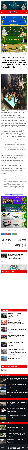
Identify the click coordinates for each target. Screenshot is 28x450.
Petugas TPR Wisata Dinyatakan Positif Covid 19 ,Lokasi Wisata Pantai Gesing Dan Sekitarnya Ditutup (17, 410)
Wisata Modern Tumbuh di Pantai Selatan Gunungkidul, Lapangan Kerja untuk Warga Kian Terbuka (17, 392)
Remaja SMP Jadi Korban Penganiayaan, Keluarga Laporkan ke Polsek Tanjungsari (17, 329)
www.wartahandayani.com (14, 448)
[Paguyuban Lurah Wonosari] (14, 203)
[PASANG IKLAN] (14, 269)
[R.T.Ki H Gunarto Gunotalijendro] (14, 43)
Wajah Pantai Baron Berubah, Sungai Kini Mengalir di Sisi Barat (17, 357)
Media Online (5, 70)
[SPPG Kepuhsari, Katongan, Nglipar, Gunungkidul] (14, 219)
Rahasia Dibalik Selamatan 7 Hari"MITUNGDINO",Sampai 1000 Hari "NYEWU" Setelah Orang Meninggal (15, 427)
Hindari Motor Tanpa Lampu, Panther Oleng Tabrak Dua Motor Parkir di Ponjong (17, 379)
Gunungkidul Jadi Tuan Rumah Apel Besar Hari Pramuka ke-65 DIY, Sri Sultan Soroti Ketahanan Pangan (16, 322)
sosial (9, 230)
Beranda (3, 52)
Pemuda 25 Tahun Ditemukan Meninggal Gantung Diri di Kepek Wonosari (16, 315)
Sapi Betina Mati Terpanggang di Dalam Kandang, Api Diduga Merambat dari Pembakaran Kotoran (17, 351)
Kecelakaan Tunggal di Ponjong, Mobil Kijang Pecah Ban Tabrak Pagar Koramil (16, 440)
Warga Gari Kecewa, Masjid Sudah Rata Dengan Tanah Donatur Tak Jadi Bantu (16, 434)
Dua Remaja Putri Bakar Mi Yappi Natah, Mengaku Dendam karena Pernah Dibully (16, 337)
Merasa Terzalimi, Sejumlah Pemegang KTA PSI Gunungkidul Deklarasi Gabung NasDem (17, 385)
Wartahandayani (11, 447)
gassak (5, 230)
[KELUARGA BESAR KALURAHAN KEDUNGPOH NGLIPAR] (14, 211)
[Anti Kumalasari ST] (14, 35)
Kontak (18, 445)
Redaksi (14, 445)
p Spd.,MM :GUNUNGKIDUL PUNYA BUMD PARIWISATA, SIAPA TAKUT (16, 416)
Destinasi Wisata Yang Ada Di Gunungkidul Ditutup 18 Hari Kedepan (17, 403)
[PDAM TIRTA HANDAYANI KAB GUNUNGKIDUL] (14, 25)
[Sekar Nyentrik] (14, 227)
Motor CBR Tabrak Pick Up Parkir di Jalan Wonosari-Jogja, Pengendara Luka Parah (16, 344)
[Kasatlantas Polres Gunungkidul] (14, 51)
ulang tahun (8, 52)
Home (10, 445)
